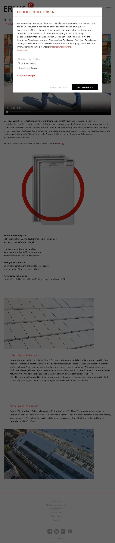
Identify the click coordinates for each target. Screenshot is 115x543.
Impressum (22, 50)
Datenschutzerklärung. (61, 46)
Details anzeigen (27, 75)
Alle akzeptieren (85, 87)
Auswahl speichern (58, 87)
